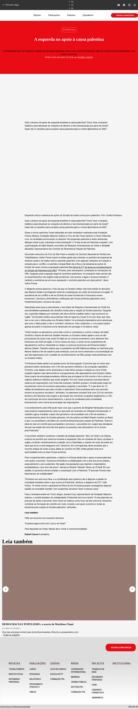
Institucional (122, 663)
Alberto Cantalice (12, 628)
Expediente (88, 15)
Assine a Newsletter (121, 647)
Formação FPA (57, 679)
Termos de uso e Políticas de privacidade (15, 707)
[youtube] (119, 5)
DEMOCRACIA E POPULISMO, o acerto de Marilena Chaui (37, 624)
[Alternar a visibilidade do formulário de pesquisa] (102, 15)
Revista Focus (16, 674)
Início (17, 5)
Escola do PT (56, 674)
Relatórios (35, 679)
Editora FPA (77, 687)
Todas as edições (11, 635)
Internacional (69, 30)
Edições (37, 15)
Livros (33, 669)
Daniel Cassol (85, 57)
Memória (75, 677)
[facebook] (124, 5)
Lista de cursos (58, 669)
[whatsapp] (135, 5)
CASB (94, 685)
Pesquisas (35, 674)
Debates (71, 15)
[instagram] (129, 5)
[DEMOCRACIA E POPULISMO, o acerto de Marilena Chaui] (69, 582)
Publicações (54, 15)
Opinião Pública (79, 682)
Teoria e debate (16, 669)
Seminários (97, 698)
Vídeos (33, 692)
